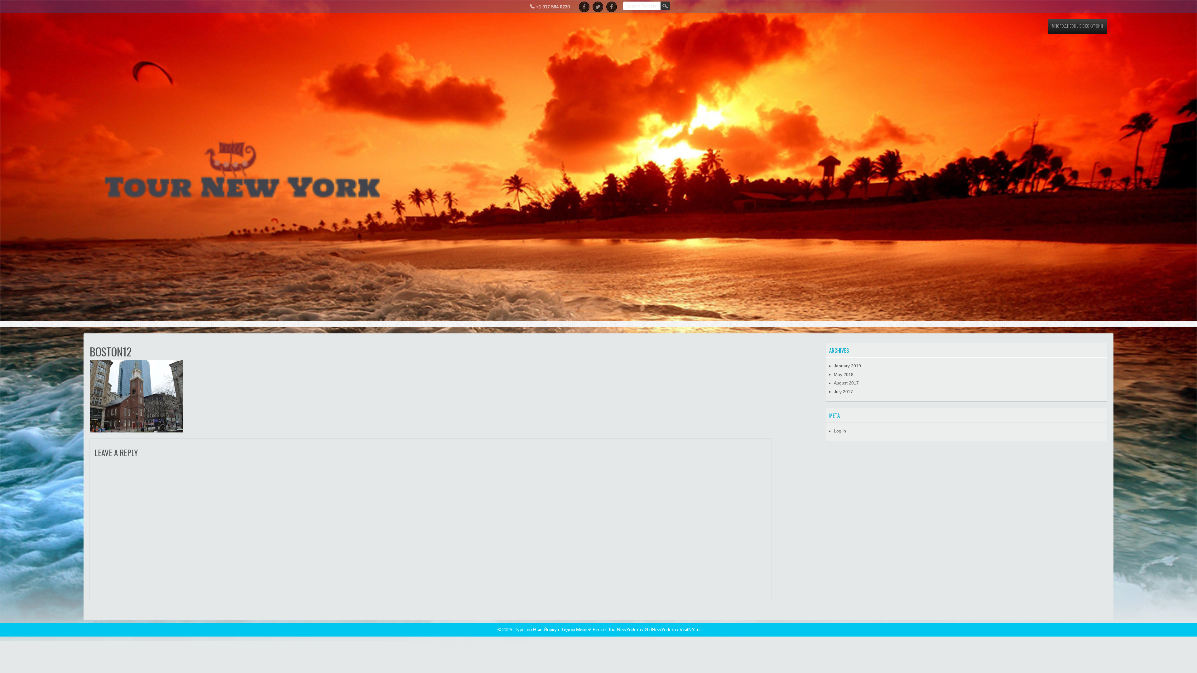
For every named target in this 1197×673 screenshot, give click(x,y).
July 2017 (843, 391)
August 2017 (846, 382)
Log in (840, 430)
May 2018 (843, 374)
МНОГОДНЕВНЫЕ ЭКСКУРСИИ (1077, 25)
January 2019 (847, 365)
